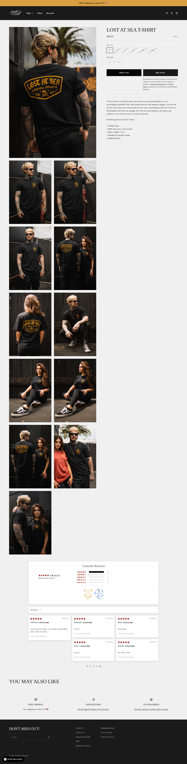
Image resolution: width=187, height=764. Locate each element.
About (39, 13)
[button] (81, 572)
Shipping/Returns (107, 728)
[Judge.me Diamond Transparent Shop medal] (99, 593)
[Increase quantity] (119, 62)
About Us (79, 728)
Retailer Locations (83, 746)
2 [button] (90, 666)
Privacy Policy (106, 732)
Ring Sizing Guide (83, 737)
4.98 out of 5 (55, 575)
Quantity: (110, 57)
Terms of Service (107, 737)
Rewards (50, 13)
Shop (28, 13)
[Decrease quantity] (110, 62)
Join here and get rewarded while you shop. (151, 709)
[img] (36, 619)
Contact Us (80, 732)
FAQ (78, 741)
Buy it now (160, 73)
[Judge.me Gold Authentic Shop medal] (88, 593)
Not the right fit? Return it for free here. (93, 709)
